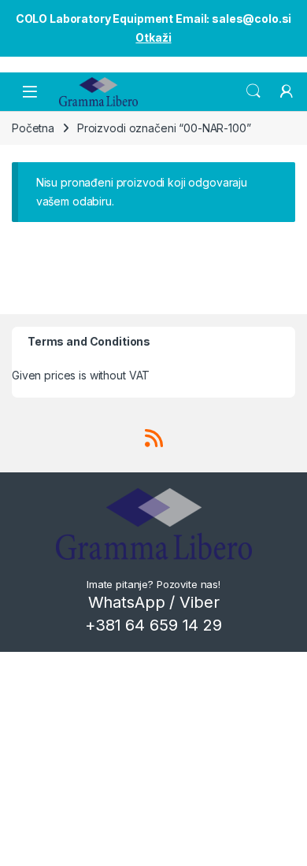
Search (253, 91)
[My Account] (286, 91)
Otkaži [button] (153, 37)
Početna (33, 128)
